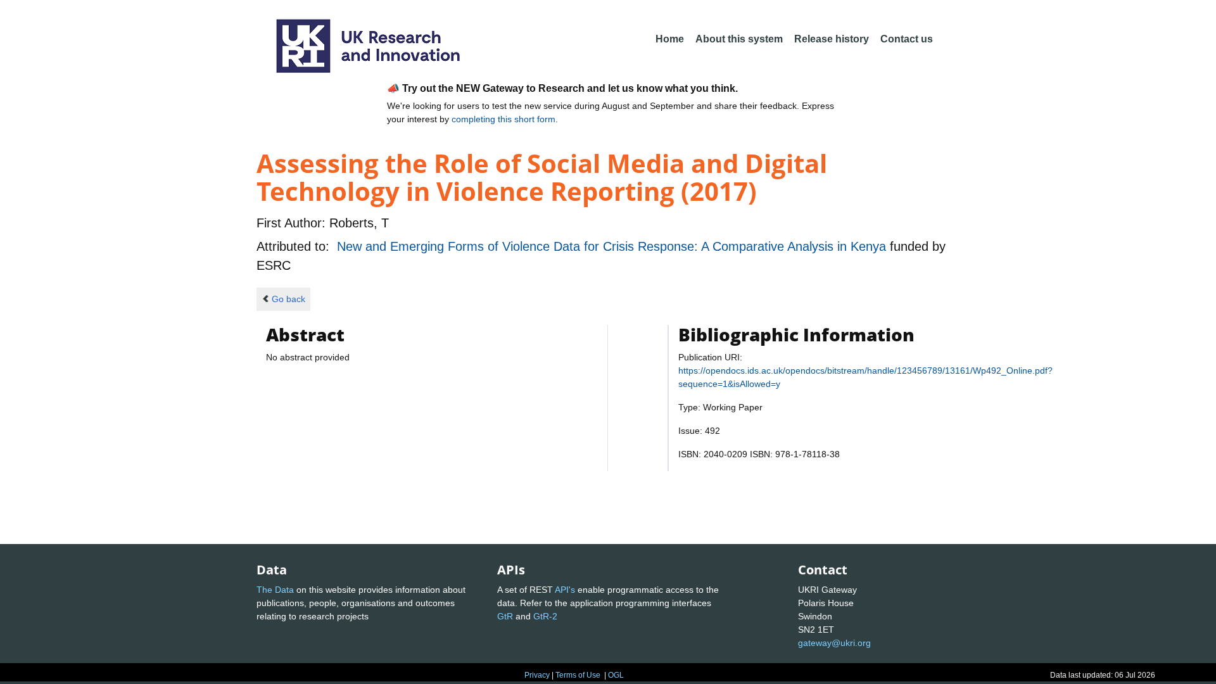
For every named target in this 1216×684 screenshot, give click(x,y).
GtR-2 (545, 616)
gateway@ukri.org (834, 643)
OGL (616, 675)
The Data (275, 590)
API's (565, 590)
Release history (831, 39)
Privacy (537, 675)
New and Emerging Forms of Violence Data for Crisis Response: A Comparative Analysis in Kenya (613, 246)
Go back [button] (288, 299)
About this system (739, 39)
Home (670, 39)
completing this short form (503, 119)
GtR (505, 616)
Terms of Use (577, 675)
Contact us (906, 39)
